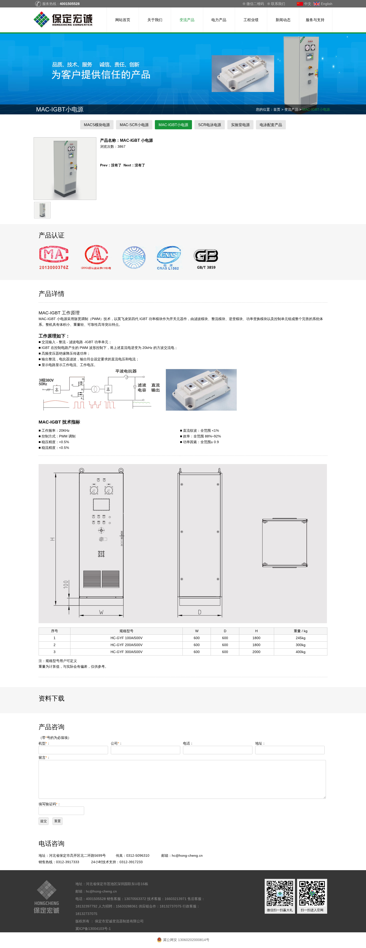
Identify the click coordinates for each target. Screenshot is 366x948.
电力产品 (218, 20)
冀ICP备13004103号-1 (93, 929)
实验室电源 (240, 125)
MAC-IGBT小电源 (316, 109)
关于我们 (154, 20)
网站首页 (122, 20)
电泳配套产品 (271, 125)
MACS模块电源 (97, 125)
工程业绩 (251, 20)
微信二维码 (255, 4)
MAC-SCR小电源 (134, 125)
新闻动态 (283, 20)
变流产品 (187, 20)
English (326, 4)
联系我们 (278, 4)
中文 (307, 4)
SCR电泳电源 (209, 125)
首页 (276, 109)
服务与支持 (315, 20)
